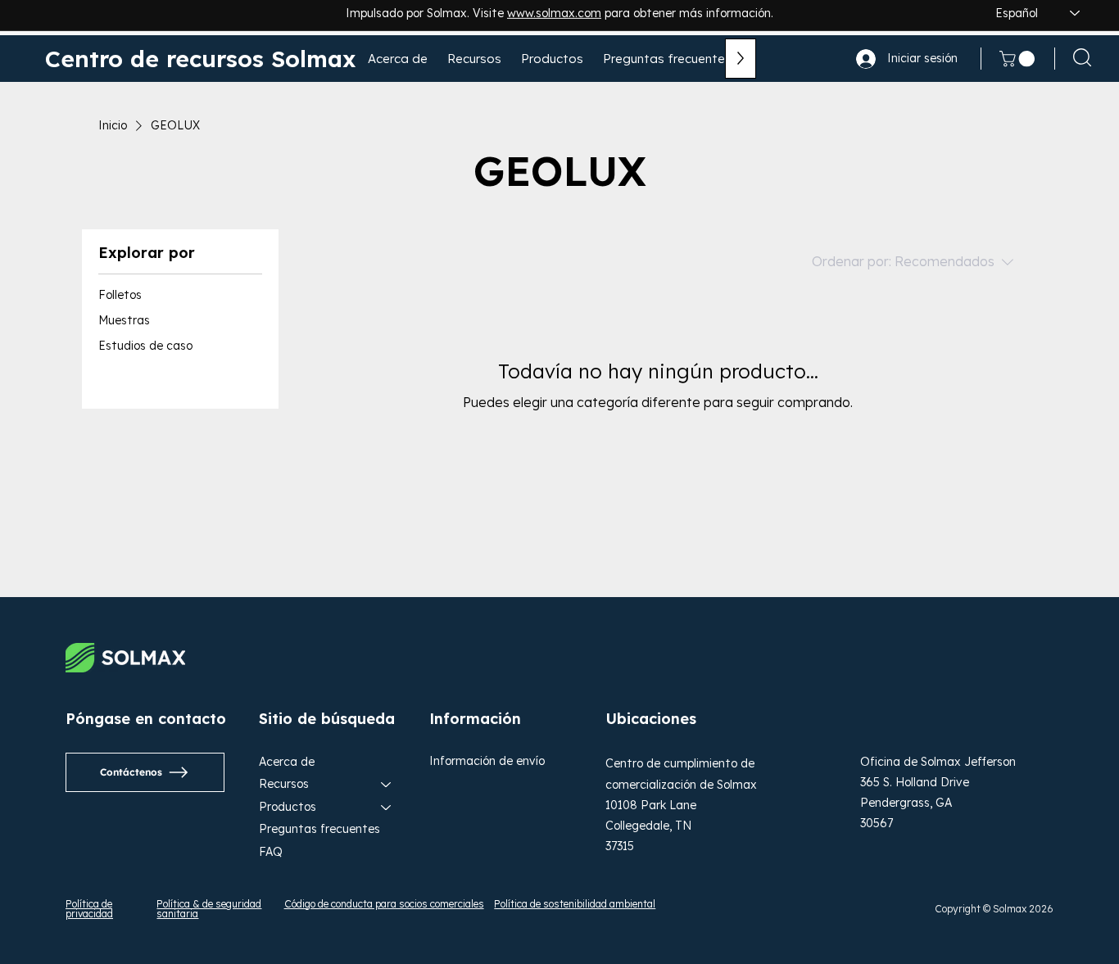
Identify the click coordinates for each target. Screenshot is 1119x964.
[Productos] (386, 807)
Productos (287, 806)
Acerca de (287, 761)
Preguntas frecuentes (319, 828)
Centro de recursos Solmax (200, 58)
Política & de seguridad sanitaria (208, 909)
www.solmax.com (554, 17)
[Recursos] (386, 784)
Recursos (284, 783)
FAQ (271, 851)
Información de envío (487, 761)
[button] (1019, 58)
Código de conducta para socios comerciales (384, 904)
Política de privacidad (89, 909)
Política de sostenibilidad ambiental (574, 904)
